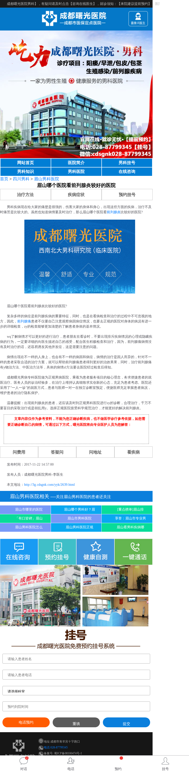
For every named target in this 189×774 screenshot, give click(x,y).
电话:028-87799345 (56, 747)
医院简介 (76, 162)
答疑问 (57, 452)
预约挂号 (127, 194)
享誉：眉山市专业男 (130, 518)
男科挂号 (127, 162)
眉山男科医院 (46, 179)
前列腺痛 (24, 321)
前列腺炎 (114, 212)
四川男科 (21, 179)
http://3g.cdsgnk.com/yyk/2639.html (49, 484)
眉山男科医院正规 (79, 527)
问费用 (19, 452)
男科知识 (25, 171)
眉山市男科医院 (79, 518)
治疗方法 (25, 194)
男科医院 (76, 171)
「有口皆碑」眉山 (29, 518)
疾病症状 (76, 194)
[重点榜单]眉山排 (130, 509)
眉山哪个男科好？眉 (79, 509)
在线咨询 (127, 171)
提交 (126, 724)
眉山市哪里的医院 (29, 509)
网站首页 (25, 162)
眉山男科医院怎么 (29, 527)
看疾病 (133, 452)
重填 (76, 724)
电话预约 (26, 722)
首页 (4, 179)
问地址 (95, 452)
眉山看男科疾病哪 (130, 527)
